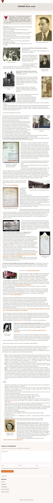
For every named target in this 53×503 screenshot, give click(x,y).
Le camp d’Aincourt (14, 185)
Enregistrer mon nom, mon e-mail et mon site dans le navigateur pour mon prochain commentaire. (20, 468)
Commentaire (5, 451)
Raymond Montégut (18, 320)
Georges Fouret (6, 243)
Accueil (2, 481)
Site (37, 465)
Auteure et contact (5, 491)
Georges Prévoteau (14, 400)
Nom (3, 465)
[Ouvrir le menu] (51, 1)
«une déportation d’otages (16, 256)
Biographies (26, 4)
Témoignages (4, 486)
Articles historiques (5, 489)
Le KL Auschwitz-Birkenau (16, 294)
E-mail (20, 465)
